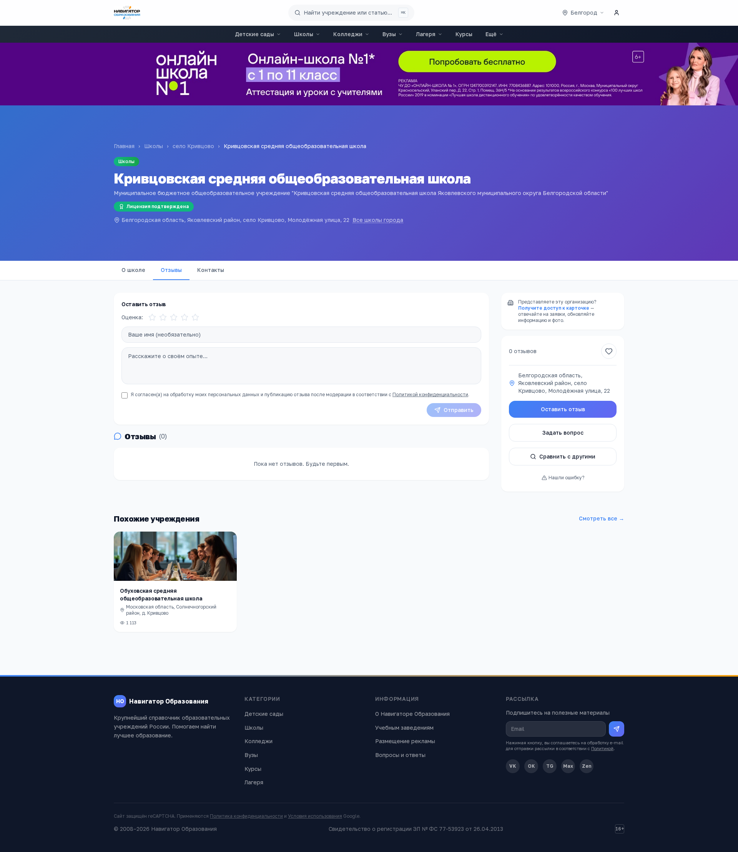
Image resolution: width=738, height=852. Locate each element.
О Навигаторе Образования (412, 713)
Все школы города (377, 220)
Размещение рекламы (405, 741)
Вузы (389, 34)
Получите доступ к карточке (553, 308)
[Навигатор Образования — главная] (127, 13)
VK (512, 766)
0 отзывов (523, 351)
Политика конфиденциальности (246, 816)
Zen (587, 766)
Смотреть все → (601, 518)
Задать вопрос (562, 432)
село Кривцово (193, 146)
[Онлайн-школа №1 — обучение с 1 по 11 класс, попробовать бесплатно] (369, 74)
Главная (124, 146)
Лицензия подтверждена (157, 206)
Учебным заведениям (404, 727)
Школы (303, 34)
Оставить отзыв (563, 409)
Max (568, 766)
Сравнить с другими (567, 456)
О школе (133, 270)
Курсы (463, 34)
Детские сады (254, 34)
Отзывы (171, 270)
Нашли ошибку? (566, 477)
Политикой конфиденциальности (430, 394)
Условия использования (315, 816)
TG (550, 766)
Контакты (210, 270)
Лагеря (425, 34)
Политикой (602, 748)
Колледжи (347, 34)
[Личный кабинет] (616, 12)
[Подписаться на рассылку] (616, 729)
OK (531, 766)
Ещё (491, 34)
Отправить (459, 410)
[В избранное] (609, 351)
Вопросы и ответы (400, 755)
